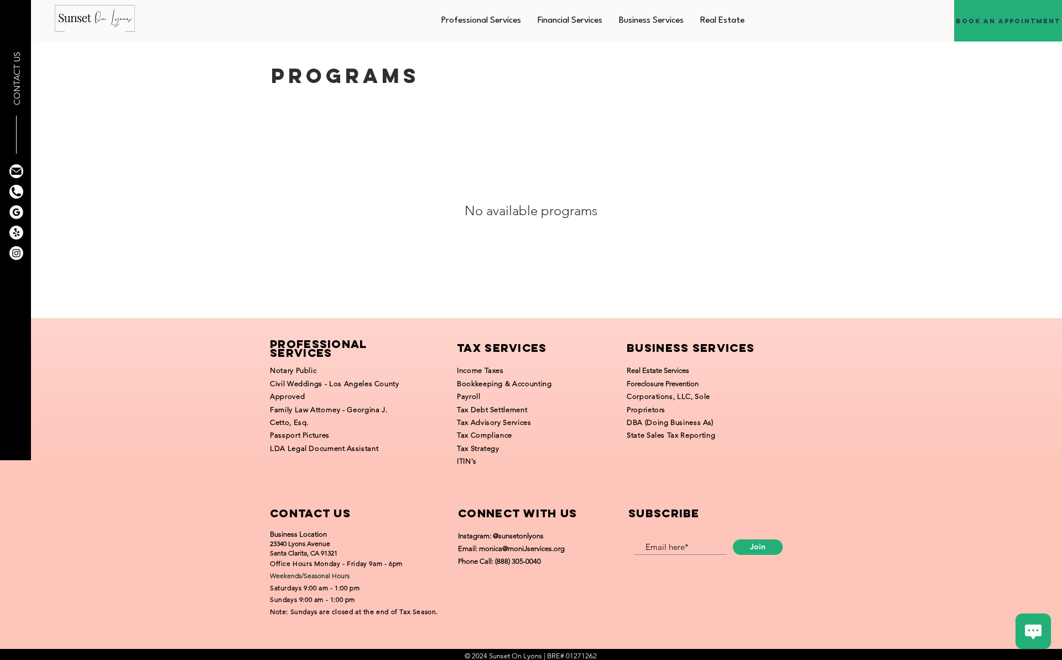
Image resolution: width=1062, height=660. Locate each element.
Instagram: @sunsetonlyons (501, 536)
